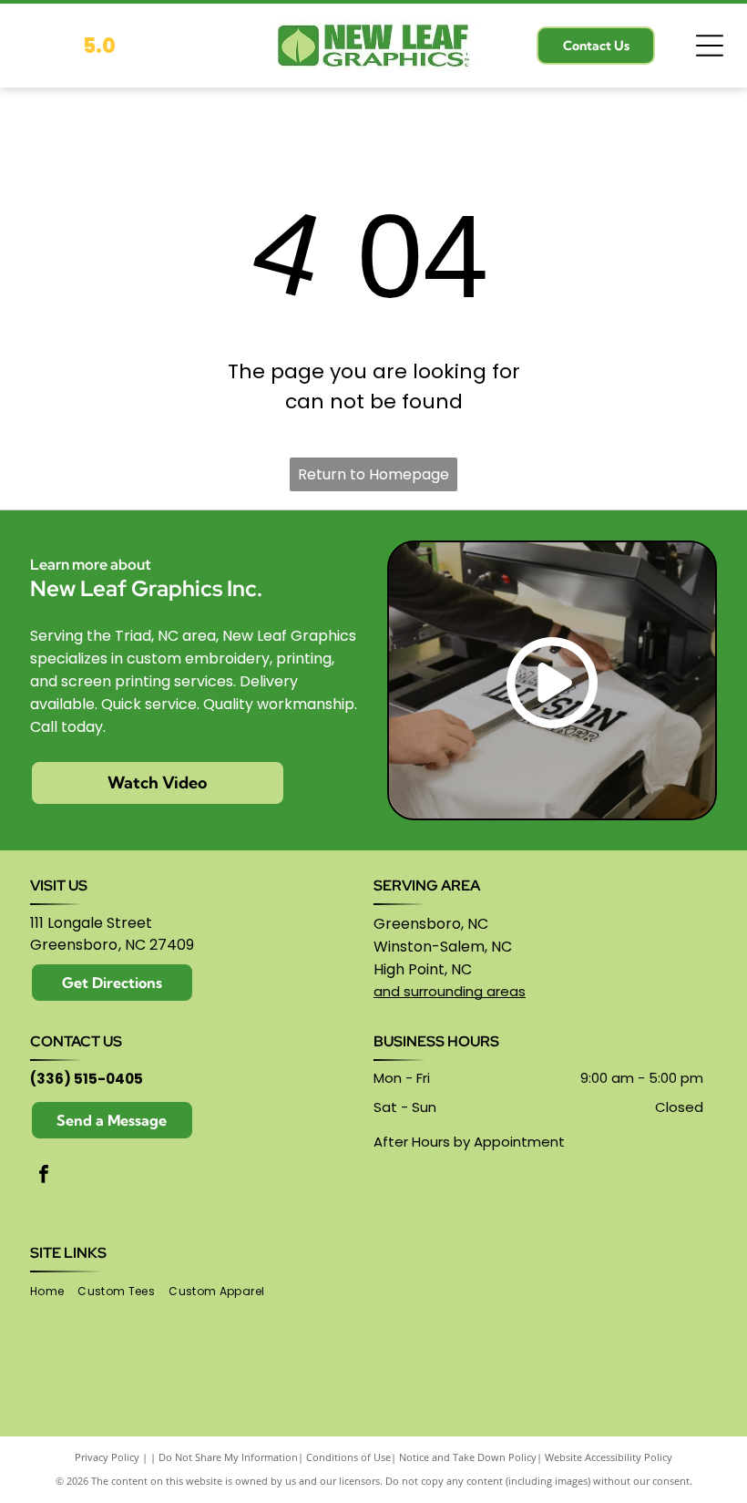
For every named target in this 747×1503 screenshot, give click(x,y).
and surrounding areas (450, 991)
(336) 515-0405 (86, 1078)
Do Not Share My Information (228, 1457)
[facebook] (43, 1176)
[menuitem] (53, 1292)
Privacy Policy (107, 1457)
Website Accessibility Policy (608, 1457)
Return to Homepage (373, 474)
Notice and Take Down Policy (468, 1457)
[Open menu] (709, 45)
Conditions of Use (348, 1457)
